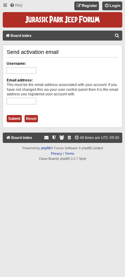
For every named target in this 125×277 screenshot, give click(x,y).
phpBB (46, 148)
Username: (16, 63)
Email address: (20, 80)
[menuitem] (16, 6)
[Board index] (62, 20)
